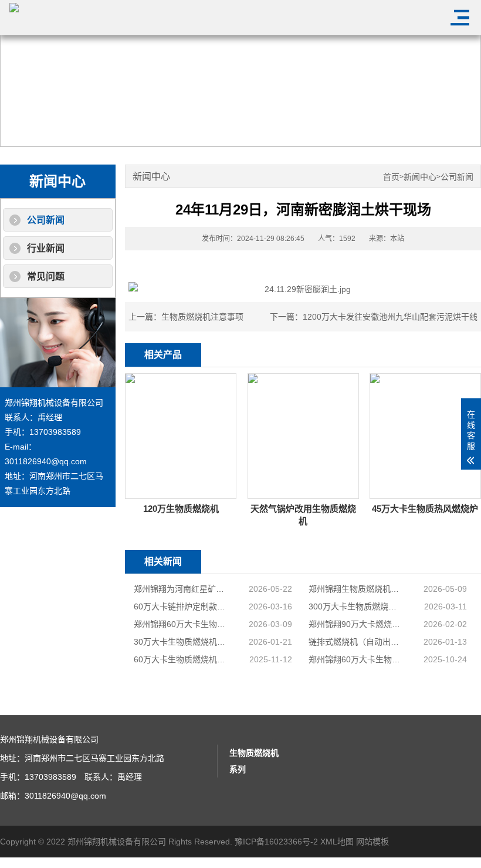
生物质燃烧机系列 (254, 761)
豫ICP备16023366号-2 (276, 841)
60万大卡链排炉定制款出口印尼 (181, 606)
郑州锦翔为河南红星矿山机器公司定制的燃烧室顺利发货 (181, 589)
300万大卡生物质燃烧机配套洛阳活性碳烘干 (356, 606)
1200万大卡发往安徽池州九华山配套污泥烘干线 (390, 316)
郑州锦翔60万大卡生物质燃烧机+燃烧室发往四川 (356, 659)
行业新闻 (46, 248)
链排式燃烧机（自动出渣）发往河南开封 (356, 641)
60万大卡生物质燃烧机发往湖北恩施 (181, 659)
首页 (391, 177)
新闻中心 (420, 177)
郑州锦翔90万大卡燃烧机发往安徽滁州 (356, 624)
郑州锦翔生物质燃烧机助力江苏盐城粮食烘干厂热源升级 (356, 589)
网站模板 (372, 841)
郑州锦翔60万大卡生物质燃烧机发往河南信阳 (181, 624)
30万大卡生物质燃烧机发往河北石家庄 (181, 641)
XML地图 (337, 841)
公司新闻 (46, 220)
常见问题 (46, 276)
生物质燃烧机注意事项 (202, 316)
